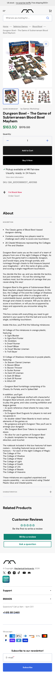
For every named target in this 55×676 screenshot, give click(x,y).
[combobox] (27, 18)
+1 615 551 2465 (11, 612)
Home (5, 26)
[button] (4, 11)
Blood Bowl (37, 26)
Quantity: (7, 134)
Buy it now (27, 160)
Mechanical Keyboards (24, 568)
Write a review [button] (27, 536)
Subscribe (27, 667)
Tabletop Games (20, 26)
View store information (15, 177)
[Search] (48, 18)
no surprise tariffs (23, 3)
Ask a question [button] (27, 544)
